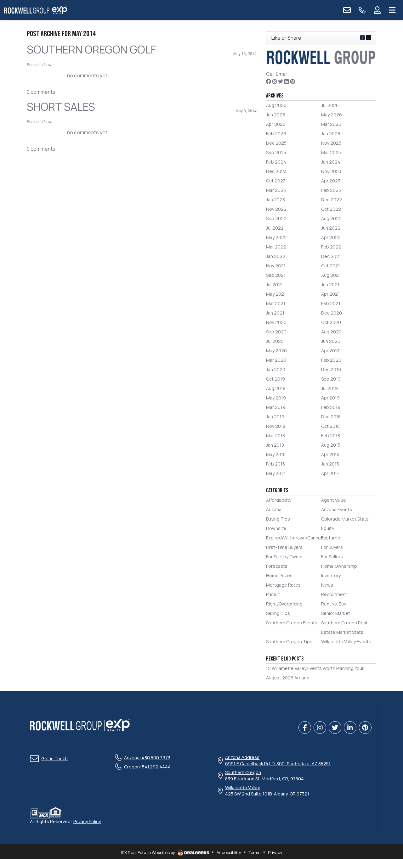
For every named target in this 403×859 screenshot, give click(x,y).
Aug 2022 (331, 218)
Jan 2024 (330, 162)
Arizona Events (336, 509)
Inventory (331, 575)
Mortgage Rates (283, 585)
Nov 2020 (276, 322)
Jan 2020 (275, 369)
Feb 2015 (275, 464)
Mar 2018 (275, 435)
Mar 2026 (331, 124)
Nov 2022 (276, 209)
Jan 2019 (275, 417)
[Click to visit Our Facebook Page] (268, 81)
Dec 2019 (331, 369)
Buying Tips (278, 519)
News (48, 64)
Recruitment (334, 594)
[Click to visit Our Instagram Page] (274, 81)
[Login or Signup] (377, 10)
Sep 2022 (276, 218)
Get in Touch (54, 758)
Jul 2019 (329, 388)
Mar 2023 (276, 190)
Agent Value (333, 500)
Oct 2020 (331, 322)
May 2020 (276, 351)
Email (281, 73)
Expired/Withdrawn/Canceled (296, 538)
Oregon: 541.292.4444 (147, 767)
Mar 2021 (275, 303)
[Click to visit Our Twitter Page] (280, 81)
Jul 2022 (275, 228)
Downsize (276, 528)
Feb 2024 (276, 162)
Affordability (278, 500)
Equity (327, 528)
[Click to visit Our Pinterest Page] (292, 81)
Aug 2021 (331, 275)
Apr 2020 (331, 351)
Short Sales (61, 106)
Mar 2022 (276, 247)
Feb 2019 (330, 407)
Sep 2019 (331, 379)
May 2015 (276, 454)
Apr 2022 (331, 237)
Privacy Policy (87, 821)
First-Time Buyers (284, 547)
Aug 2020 (331, 332)
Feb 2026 (276, 134)
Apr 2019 (330, 398)
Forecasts (276, 566)
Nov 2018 (275, 426)
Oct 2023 (276, 181)
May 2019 (276, 398)
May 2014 (276, 473)
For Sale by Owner (284, 557)
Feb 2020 (331, 360)
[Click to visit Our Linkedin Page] (286, 81)
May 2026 (331, 115)
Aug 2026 (276, 105)
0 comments (41, 91)
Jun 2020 (330, 341)
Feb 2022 (331, 247)
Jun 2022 (330, 228)
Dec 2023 (276, 171)
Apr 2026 (276, 124)
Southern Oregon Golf (91, 49)
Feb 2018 (330, 435)
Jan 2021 (275, 313)
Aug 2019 (276, 388)
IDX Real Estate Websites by (148, 852)
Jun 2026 (275, 115)
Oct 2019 (275, 379)
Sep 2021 (276, 275)
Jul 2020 (275, 341)
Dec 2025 (276, 143)
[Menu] (392, 10)
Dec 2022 (331, 200)
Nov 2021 (276, 266)
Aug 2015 (330, 445)
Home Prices (279, 575)
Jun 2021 (330, 284)
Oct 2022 (331, 209)
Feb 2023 (331, 190)
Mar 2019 (275, 407)
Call (270, 73)
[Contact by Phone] (362, 10)
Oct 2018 (330, 426)
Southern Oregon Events (291, 623)
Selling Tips (278, 613)
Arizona (273, 509)
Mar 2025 (331, 152)
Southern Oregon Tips (289, 641)
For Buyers (332, 547)
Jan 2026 (330, 134)
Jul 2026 (330, 105)
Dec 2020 (331, 313)
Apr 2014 (330, 473)
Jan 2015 (330, 464)
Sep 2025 (276, 152)
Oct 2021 (330, 266)
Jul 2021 (274, 284)
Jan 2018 (275, 445)
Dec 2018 (331, 417)
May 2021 (276, 294)
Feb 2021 (330, 303)
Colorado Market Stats (345, 519)
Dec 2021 (331, 256)
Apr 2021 (330, 294)
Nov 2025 (331, 143)
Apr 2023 (330, 181)
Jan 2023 (275, 200)
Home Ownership (339, 566)
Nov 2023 (331, 171)
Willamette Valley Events (346, 641)
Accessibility (229, 852)
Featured (330, 538)
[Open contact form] (347, 10)
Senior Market (335, 613)
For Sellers (332, 557)
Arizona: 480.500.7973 (147, 758)
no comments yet (87, 75)
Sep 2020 (276, 332)
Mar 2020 (276, 360)
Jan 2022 (275, 256)
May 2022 (276, 237)
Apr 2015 (330, 454)
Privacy (275, 852)
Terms (254, 852)
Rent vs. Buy (333, 604)
